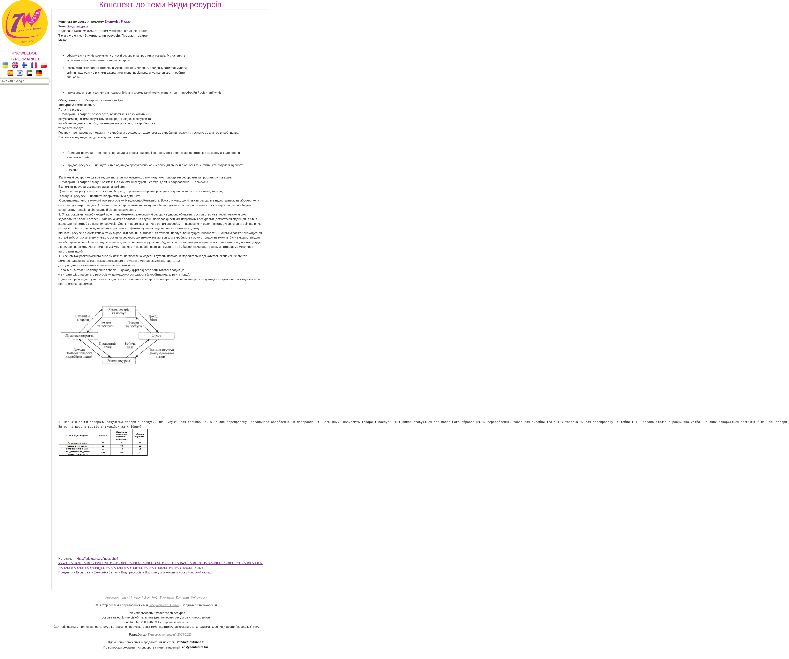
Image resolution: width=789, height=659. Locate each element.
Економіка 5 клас (106, 572)
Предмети (65, 572)
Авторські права (116, 597)
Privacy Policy (140, 597)
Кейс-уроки (199, 597)
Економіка (83, 572)
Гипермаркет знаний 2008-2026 (169, 634)
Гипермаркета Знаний (164, 605)
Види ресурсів (77, 26)
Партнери (167, 597)
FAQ (154, 597)
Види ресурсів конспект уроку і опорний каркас (178, 572)
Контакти (182, 597)
